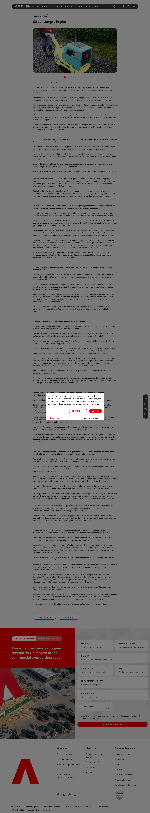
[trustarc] (98, 418)
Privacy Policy (54, 418)
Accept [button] (95, 411)
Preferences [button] (78, 411)
